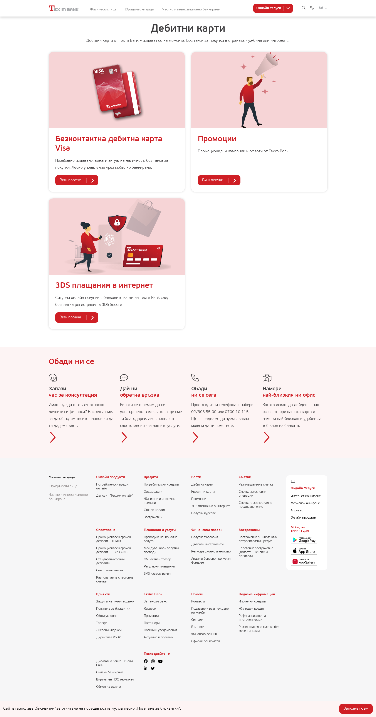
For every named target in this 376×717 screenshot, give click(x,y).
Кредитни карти (203, 492)
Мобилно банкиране (305, 503)
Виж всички (212, 180)
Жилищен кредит (251, 609)
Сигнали (197, 620)
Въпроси (197, 627)
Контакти (198, 601)
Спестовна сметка (109, 570)
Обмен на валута (108, 687)
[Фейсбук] (146, 662)
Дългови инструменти (207, 544)
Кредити (151, 477)
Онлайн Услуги (268, 8)
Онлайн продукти (110, 477)
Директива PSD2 (108, 637)
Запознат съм (356, 709)
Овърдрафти (153, 492)
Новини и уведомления (160, 630)
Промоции (217, 139)
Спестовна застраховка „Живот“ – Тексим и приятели (256, 552)
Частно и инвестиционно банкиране (191, 9)
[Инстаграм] (153, 662)
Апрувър (297, 510)
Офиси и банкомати (205, 641)
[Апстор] (304, 551)
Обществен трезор (157, 559)
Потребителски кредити (161, 484)
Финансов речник (204, 634)
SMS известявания (157, 574)
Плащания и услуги (160, 530)
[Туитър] (153, 669)
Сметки (245, 477)
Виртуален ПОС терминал (115, 679)
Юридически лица (139, 9)
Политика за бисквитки (113, 609)
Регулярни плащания (159, 566)
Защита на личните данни (115, 601)
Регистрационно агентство (211, 551)
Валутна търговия (204, 537)
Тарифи (101, 623)
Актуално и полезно (158, 637)
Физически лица (103, 9)
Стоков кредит (154, 510)
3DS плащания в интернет (104, 286)
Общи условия (106, 616)
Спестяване (105, 530)
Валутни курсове (203, 513)
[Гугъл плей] (304, 540)
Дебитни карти (202, 484)
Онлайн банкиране (109, 672)
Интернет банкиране (306, 496)
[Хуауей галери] (304, 562)
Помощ (197, 594)
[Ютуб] (160, 662)
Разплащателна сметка (256, 484)
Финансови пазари (207, 530)
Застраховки (153, 517)
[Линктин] (145, 669)
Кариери (150, 609)
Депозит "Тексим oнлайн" (114, 495)
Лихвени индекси (108, 630)
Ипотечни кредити (252, 601)
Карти (196, 477)
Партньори (151, 623)
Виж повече (70, 180)
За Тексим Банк (155, 601)
